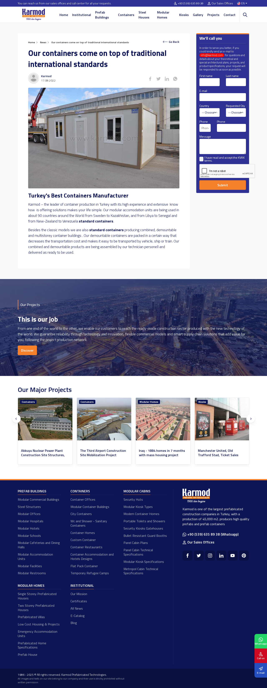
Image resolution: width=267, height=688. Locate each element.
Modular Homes (163, 15)
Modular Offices (29, 513)
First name (206, 76)
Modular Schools (29, 535)
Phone (203, 121)
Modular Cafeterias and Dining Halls (39, 545)
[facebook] (188, 556)
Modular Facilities (30, 565)
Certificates (79, 601)
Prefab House (27, 654)
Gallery (198, 14)
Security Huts (133, 499)
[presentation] (16, 418)
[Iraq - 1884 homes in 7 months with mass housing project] (104, 419)
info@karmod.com (212, 55)
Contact (230, 14)
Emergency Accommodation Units (37, 633)
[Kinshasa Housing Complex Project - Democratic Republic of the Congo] (222, 419)
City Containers (81, 513)
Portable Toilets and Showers (144, 521)
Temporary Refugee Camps (90, 573)
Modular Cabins (136, 491)
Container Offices (83, 499)
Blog (74, 622)
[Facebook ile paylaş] (150, 79)
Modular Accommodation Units (35, 556)
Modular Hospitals (30, 521)
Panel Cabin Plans (135, 542)
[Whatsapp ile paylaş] (175, 79)
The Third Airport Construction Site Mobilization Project (44, 452)
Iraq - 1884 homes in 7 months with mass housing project (103, 452)
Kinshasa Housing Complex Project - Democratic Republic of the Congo (222, 454)
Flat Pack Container (84, 565)
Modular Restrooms (32, 573)
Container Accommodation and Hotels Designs (92, 556)
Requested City (235, 106)
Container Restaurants (86, 547)
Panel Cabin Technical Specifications (138, 552)
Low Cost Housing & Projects (39, 624)
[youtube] (233, 556)
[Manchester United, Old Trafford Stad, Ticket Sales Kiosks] (163, 419)
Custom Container (83, 539)
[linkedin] (221, 556)
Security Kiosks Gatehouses (143, 528)
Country (204, 106)
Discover (27, 350)
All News (77, 608)
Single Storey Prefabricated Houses (37, 596)
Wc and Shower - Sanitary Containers (89, 523)
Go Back (174, 42)
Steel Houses (144, 15)
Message (205, 136)
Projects (213, 14)
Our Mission (79, 593)
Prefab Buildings (102, 15)
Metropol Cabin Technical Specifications (140, 571)
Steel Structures (29, 506)
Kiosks (184, 14)
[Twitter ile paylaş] (158, 79)
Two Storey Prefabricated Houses (36, 607)
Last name (232, 76)
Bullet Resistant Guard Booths (145, 535)
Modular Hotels (28, 528)
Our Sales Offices (222, 3)
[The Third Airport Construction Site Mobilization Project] (45, 419)
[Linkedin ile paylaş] (167, 79)
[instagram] (210, 556)
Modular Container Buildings (90, 506)
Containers (126, 14)
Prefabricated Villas (31, 616)
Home (63, 14)
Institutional (81, 14)
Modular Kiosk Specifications (143, 561)
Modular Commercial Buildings (38, 499)
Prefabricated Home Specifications (32, 645)
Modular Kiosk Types (138, 506)
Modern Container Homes (141, 513)
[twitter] (199, 556)
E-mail (203, 91)
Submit (222, 185)
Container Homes (83, 532)
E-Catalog (78, 615)
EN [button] (243, 3)
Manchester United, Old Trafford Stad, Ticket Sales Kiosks (159, 454)
